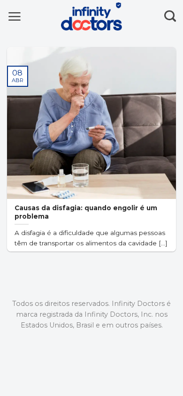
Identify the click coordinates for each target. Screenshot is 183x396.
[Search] (170, 16)
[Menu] (14, 16)
